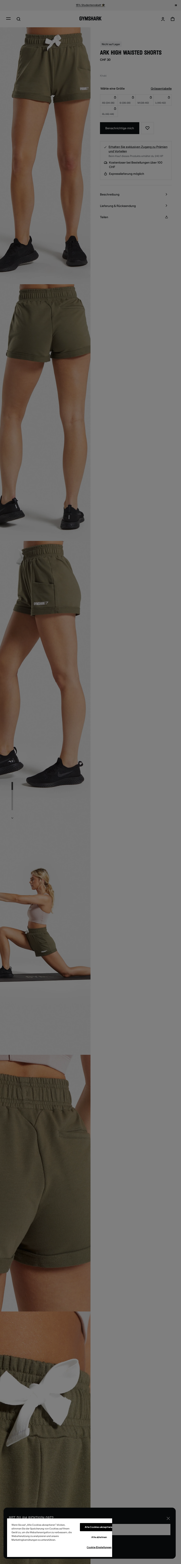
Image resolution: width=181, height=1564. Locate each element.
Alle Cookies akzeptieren (99, 1527)
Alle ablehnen (99, 1537)
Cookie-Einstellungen (99, 1547)
